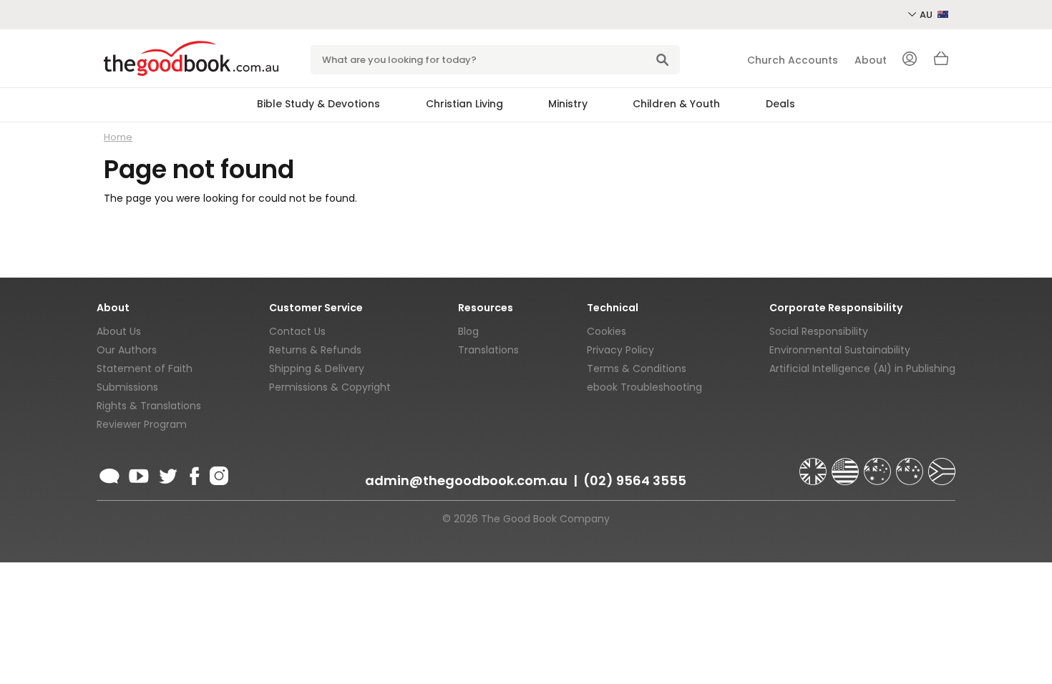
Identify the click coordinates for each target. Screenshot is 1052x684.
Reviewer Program (142, 424)
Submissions (127, 387)
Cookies (606, 331)
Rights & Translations (149, 406)
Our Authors (127, 350)
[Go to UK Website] (814, 465)
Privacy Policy (620, 350)
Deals (780, 104)
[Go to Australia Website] (879, 465)
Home (118, 137)
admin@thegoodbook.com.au (466, 480)
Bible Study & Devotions (318, 104)
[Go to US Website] (847, 465)
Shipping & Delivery (316, 368)
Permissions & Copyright (330, 387)
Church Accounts (792, 60)
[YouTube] (139, 473)
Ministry (568, 104)
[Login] (909, 60)
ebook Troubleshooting (644, 387)
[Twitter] (166, 473)
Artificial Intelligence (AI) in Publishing (862, 368)
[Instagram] (217, 473)
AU (927, 14)
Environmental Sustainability (839, 350)
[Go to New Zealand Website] (911, 465)
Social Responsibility (818, 331)
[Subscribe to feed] (109, 473)
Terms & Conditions (636, 368)
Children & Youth (676, 104)
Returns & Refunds (315, 350)
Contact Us (297, 331)
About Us (119, 331)
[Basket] (941, 62)
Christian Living (464, 104)
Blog (468, 331)
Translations (488, 350)
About (870, 60)
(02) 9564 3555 (634, 480)
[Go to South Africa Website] (941, 465)
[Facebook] (194, 473)
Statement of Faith (145, 368)
